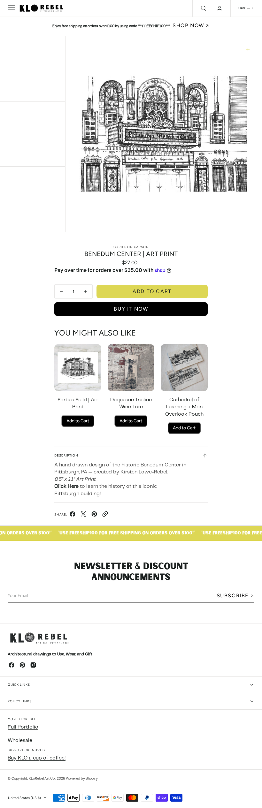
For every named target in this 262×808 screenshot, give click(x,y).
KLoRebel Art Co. (42, 778)
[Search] (203, 8)
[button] (11, 8)
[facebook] (72, 515)
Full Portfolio (23, 727)
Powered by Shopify (82, 778)
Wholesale (20, 740)
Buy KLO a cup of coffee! (37, 758)
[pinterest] (94, 515)
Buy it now (131, 309)
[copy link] (105, 515)
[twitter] (83, 515)
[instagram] (33, 665)
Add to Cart (77, 421)
